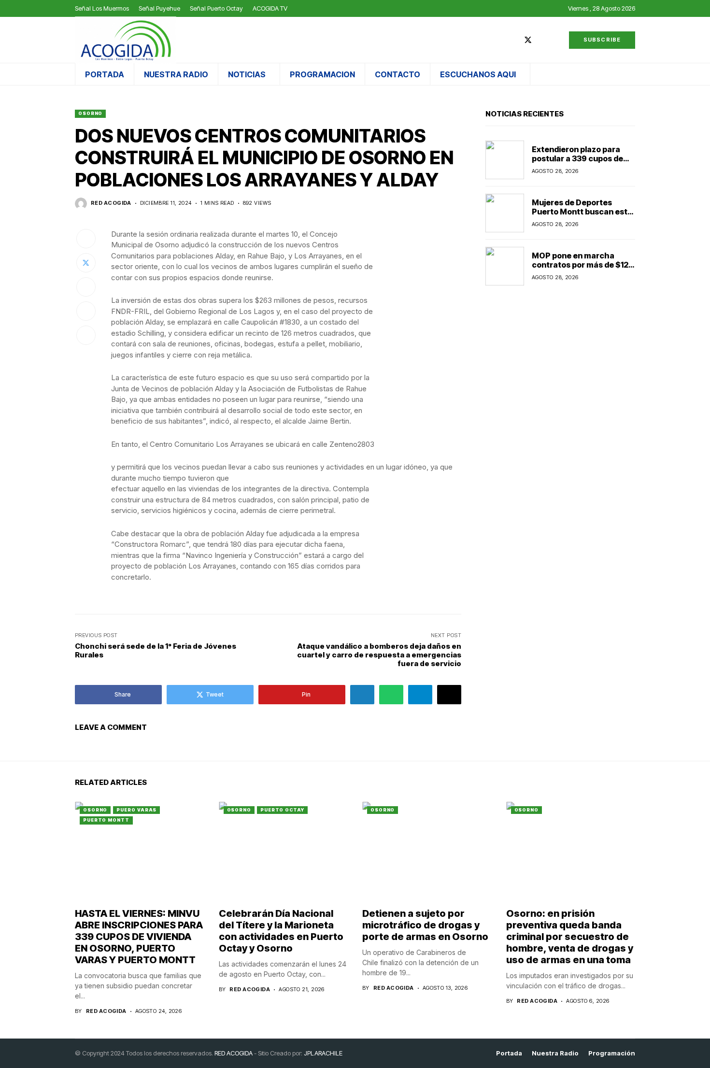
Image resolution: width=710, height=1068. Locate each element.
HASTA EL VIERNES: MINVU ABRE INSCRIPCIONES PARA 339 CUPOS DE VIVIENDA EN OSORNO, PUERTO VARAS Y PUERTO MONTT (139, 937)
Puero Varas (136, 809)
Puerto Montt (106, 820)
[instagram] (542, 39)
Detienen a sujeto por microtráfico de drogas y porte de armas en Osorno (425, 925)
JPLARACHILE (323, 1053)
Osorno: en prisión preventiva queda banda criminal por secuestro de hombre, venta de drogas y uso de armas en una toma (569, 937)
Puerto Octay (282, 809)
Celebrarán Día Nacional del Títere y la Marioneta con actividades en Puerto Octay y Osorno (281, 931)
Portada (509, 1053)
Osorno (90, 113)
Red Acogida (111, 203)
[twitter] (528, 40)
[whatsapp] (556, 39)
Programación (611, 1053)
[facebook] (513, 39)
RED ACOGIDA (233, 1053)
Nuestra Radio (555, 1053)
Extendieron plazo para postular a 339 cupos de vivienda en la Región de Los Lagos (577, 163)
